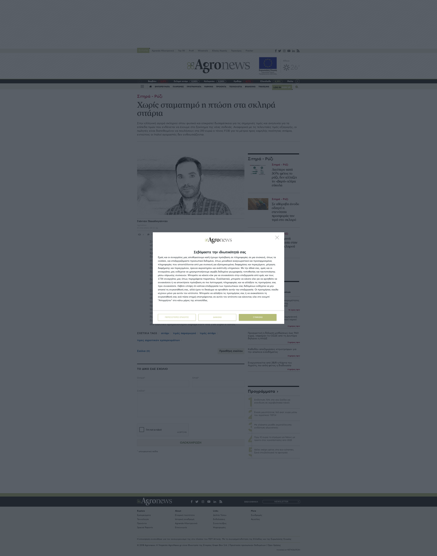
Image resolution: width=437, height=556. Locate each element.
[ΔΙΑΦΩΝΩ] (278, 238)
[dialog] (218, 278)
